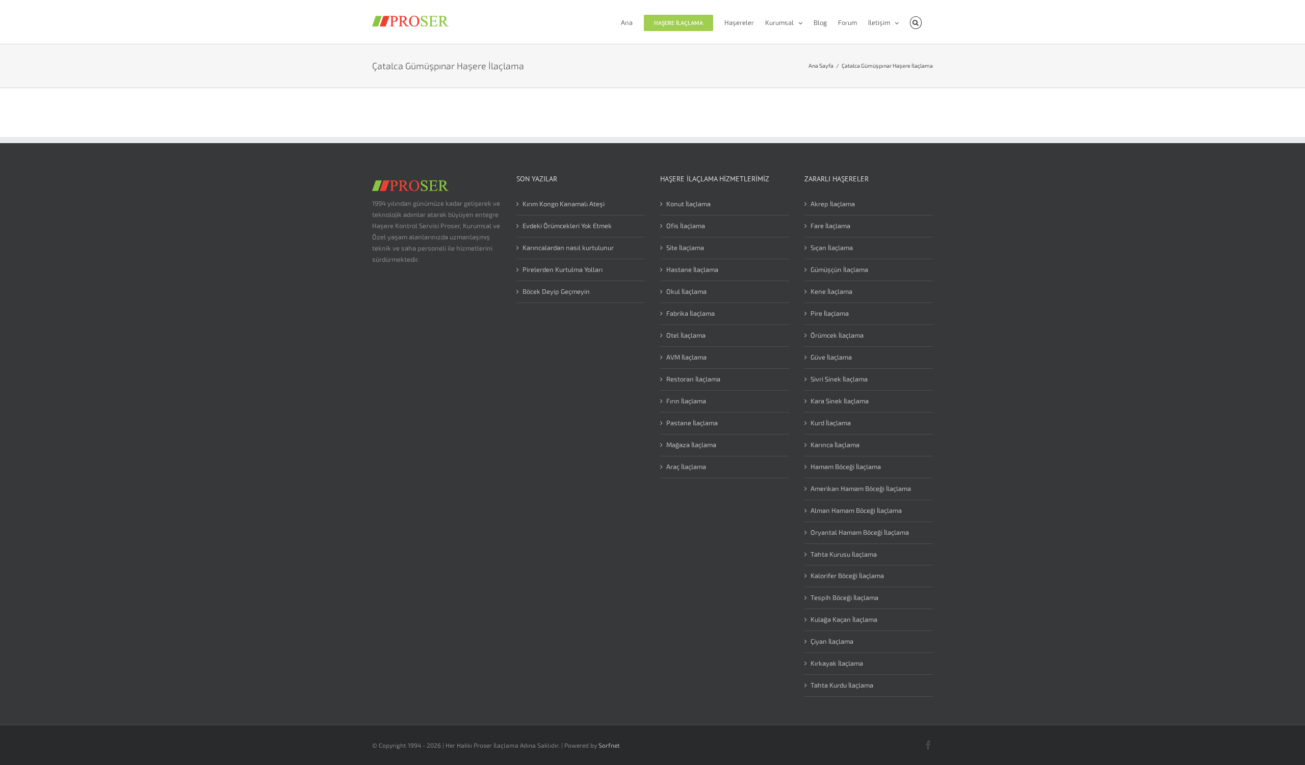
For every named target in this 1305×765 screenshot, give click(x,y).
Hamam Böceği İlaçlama (846, 466)
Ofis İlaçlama (685, 226)
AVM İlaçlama (686, 357)
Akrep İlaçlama (833, 204)
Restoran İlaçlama (693, 379)
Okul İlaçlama (686, 291)
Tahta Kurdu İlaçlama (842, 685)
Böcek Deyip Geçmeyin (556, 291)
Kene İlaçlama (831, 291)
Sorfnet (609, 745)
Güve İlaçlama (831, 357)
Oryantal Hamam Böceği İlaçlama (860, 532)
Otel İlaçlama (686, 335)
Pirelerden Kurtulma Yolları (563, 269)
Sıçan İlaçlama (832, 247)
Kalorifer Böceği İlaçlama (847, 575)
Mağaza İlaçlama (691, 445)
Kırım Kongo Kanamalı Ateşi (564, 204)
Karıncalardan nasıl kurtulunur (568, 247)
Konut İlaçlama (688, 204)
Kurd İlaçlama (831, 423)
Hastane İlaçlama (692, 269)
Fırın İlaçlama (686, 401)
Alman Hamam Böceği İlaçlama (856, 510)
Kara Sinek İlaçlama (840, 401)
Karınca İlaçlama (835, 445)
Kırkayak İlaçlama (837, 663)
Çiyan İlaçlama (832, 641)
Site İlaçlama (685, 247)
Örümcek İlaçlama (837, 335)
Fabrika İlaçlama (690, 313)
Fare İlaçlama (830, 226)
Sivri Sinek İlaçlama (839, 379)
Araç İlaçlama (686, 466)
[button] (916, 22)
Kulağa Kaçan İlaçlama (844, 619)
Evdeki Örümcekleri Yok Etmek (567, 226)
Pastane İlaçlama (692, 423)
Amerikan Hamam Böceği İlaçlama (861, 488)
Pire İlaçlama (830, 313)
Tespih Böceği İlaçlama (844, 597)
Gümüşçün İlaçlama (839, 269)
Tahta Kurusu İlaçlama (844, 554)
